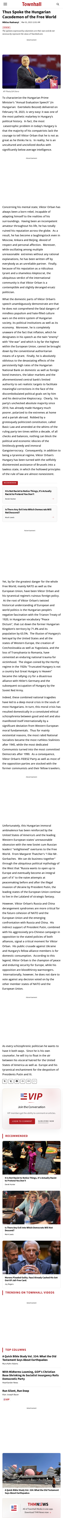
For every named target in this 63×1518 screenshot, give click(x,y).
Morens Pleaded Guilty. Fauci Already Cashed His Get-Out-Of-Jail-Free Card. (31, 1279)
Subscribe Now (46, 1121)
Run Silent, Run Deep (15, 1391)
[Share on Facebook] (17, 1081)
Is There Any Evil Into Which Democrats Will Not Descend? (29, 1229)
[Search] (58, 4)
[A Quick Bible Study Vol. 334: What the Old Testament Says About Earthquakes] (31, 1470)
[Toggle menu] (5, 4)
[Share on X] (4, 1081)
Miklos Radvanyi (10, 22)
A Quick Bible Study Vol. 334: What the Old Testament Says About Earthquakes (29, 1358)
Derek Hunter (10, 1184)
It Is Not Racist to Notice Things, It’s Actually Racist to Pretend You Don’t (30, 1179)
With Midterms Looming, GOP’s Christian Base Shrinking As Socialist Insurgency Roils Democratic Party (30, 1375)
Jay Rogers (9, 1284)
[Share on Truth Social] (10, 1081)
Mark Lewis (9, 1234)
